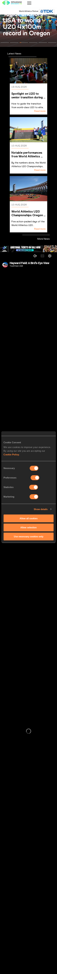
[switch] (35, 477)
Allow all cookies (29, 518)
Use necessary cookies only (28, 536)
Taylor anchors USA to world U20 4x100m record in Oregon (26, 23)
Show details (41, 509)
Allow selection (28, 527)
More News (43, 238)
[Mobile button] (29, 3)
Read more (40, 111)
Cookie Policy (11, 454)
